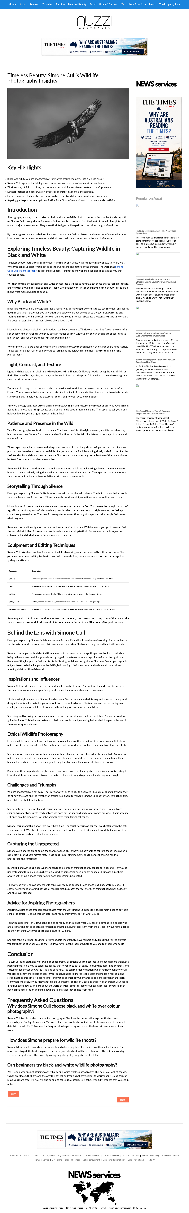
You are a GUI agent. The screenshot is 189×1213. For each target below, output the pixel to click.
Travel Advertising (94, 1155)
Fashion (60, 4)
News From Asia (137, 4)
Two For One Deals (130, 1155)
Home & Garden (108, 4)
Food (93, 4)
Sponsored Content (170, 1155)
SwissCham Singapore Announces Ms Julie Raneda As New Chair (155, 360)
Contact (36, 1155)
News (152, 4)
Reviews (34, 4)
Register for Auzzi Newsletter (70, 1155)
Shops (22, 4)
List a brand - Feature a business (66, 1160)
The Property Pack (169, 4)
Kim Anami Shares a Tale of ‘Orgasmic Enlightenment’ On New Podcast (153, 412)
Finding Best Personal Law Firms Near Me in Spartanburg (156, 231)
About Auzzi (15, 1155)
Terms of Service (42, 1160)
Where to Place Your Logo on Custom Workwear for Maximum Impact (153, 334)
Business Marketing (150, 1155)
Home (12, 4)
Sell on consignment (91, 1160)
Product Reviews (112, 1155)
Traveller (47, 4)
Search (27, 1155)
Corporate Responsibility (114, 1160)
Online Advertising (136, 1160)
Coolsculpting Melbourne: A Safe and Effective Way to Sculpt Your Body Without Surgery (156, 281)
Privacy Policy (49, 1155)
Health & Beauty (77, 4)
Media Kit (151, 1160)
